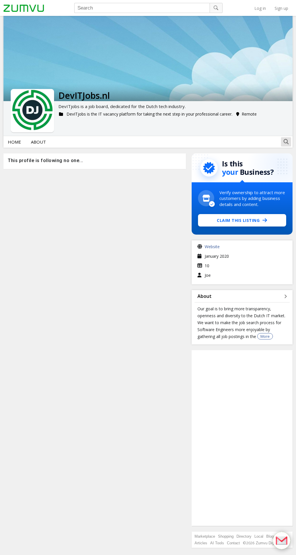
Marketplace (205, 536)
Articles (201, 543)
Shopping (226, 536)
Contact (233, 543)
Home (14, 142)
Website (212, 246)
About (38, 142)
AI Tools (217, 543)
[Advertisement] (242, 438)
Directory (243, 536)
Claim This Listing (238, 220)
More (265, 336)
